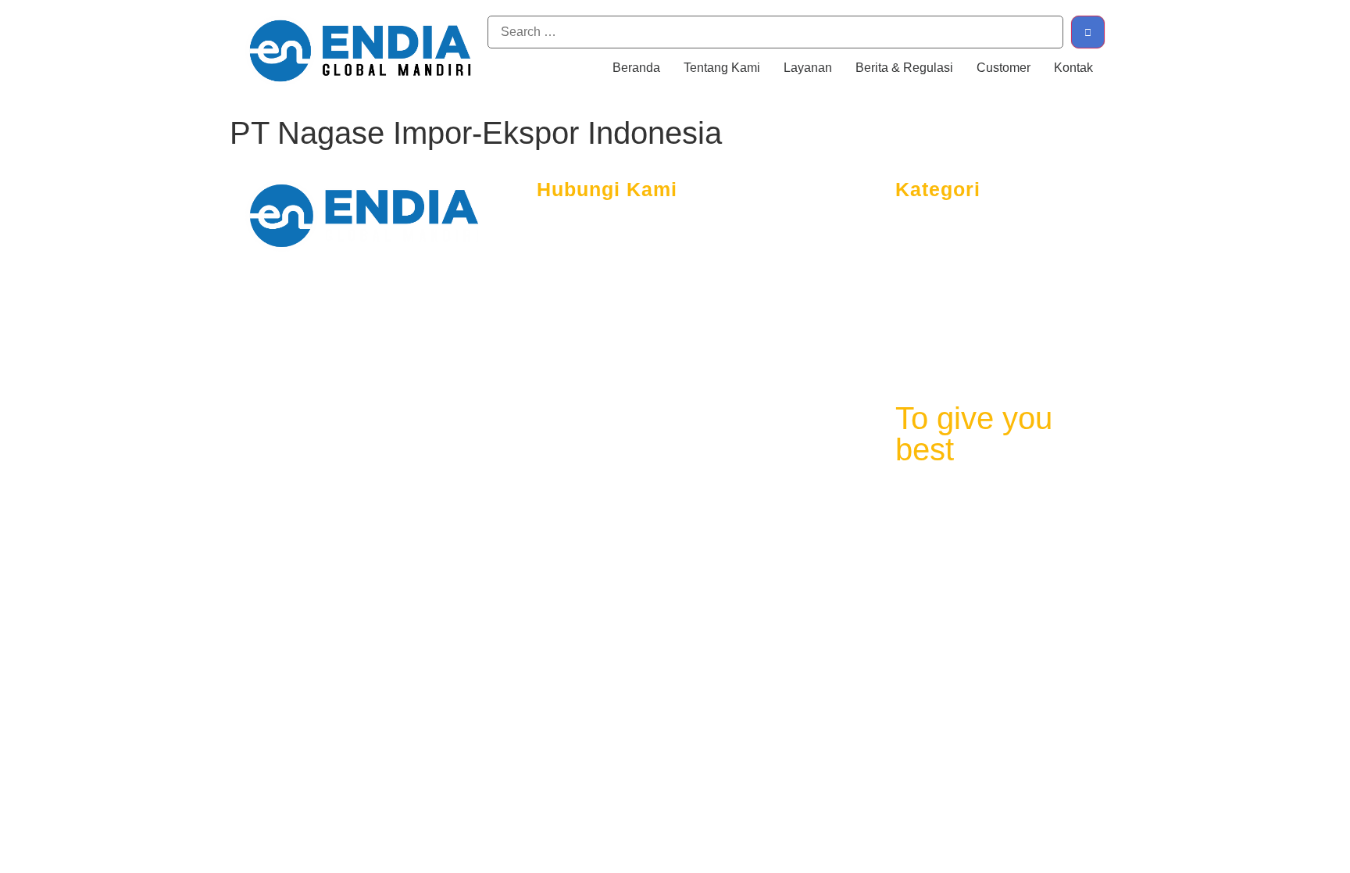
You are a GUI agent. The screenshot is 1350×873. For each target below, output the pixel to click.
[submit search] (1088, 32)
